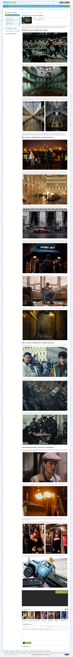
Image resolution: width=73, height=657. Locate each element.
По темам (12, 6)
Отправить (28, 642)
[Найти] (57, 3)
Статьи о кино (56, 6)
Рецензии (50, 6)
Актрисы (36, 6)
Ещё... (7, 25)
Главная (6, 6)
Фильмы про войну (9, 18)
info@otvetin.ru (48, 654)
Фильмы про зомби (9, 23)
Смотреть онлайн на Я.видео (61, 592)
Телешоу (45, 6)
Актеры (30, 6)
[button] (24, 629)
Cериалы (40, 6)
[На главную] (10, 2)
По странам (25, 6)
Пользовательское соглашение (13, 654)
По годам (18, 6)
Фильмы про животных (9, 21)
